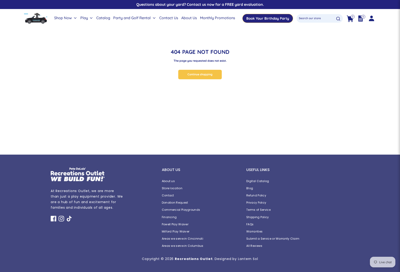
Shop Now (63, 18)
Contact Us (168, 18)
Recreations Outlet (193, 259)
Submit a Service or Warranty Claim (272, 239)
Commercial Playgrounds (181, 210)
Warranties (254, 231)
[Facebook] (53, 218)
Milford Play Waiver (176, 231)
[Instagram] (61, 218)
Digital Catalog (257, 181)
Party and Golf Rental (132, 18)
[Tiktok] (69, 218)
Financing (169, 217)
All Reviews (254, 246)
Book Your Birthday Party (267, 18)
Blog (249, 188)
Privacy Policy (256, 203)
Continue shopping (200, 74)
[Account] (371, 18)
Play (84, 18)
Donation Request (175, 203)
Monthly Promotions (217, 18)
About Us (189, 18)
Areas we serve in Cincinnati (182, 239)
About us (168, 181)
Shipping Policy (257, 217)
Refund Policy (256, 195)
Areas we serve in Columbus (182, 246)
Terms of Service (258, 210)
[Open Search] (338, 18)
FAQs (249, 224)
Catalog (103, 18)
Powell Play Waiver (175, 224)
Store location (172, 188)
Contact (168, 195)
